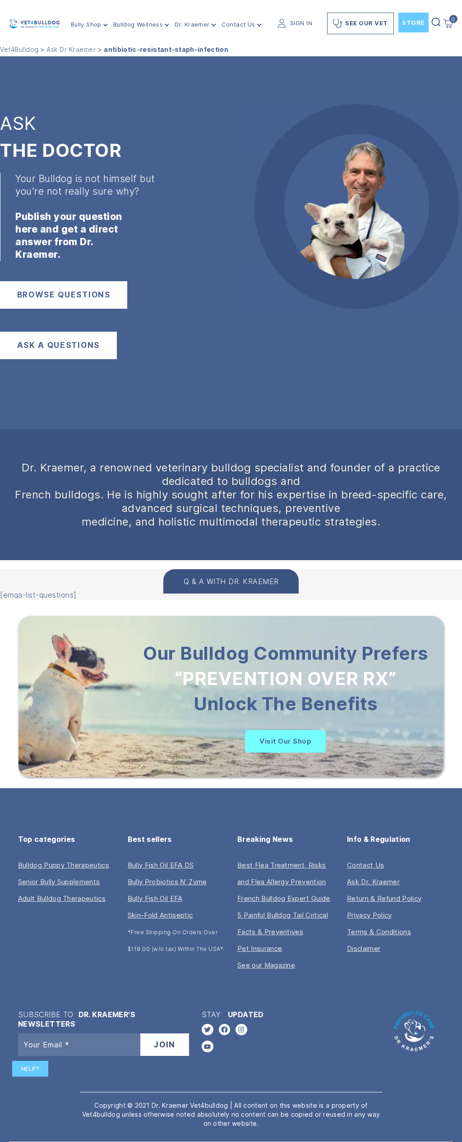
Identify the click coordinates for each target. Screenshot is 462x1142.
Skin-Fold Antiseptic (160, 915)
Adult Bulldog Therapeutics (62, 898)
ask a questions (58, 345)
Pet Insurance (259, 948)
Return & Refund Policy (384, 898)
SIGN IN (301, 23)
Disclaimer (363, 948)
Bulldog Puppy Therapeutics (63, 865)
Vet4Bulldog (19, 49)
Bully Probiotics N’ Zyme (167, 881)
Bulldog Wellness (138, 24)
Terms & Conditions (379, 931)
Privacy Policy (369, 915)
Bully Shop (86, 24)
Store (413, 22)
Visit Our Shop (285, 741)
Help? (30, 1068)
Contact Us (238, 24)
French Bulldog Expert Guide (283, 898)
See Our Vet (366, 23)
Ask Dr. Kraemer (373, 881)
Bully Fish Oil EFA (155, 898)
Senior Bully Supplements (59, 881)
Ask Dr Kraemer (71, 49)
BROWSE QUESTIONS (64, 294)
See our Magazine (266, 965)
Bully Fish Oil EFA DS (161, 865)
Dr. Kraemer (192, 24)
